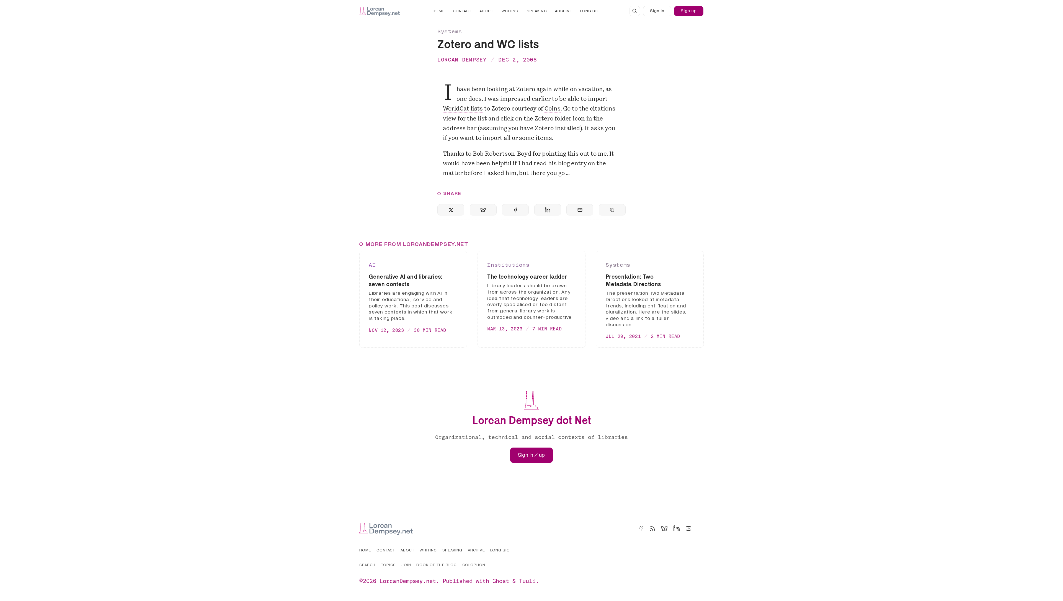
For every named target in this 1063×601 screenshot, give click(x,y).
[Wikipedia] (700, 528)
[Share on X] (450, 209)
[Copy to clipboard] (612, 209)
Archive (563, 11)
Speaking (537, 11)
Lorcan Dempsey (462, 59)
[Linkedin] (676, 528)
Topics (388, 564)
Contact (462, 11)
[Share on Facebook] (515, 209)
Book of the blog (436, 564)
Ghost (500, 581)
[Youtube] (688, 528)
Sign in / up (531, 455)
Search (367, 564)
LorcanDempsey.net (408, 581)
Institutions (508, 264)
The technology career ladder (527, 276)
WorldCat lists (463, 109)
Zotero (525, 89)
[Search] (635, 11)
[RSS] (652, 528)
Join (406, 564)
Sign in (657, 11)
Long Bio (590, 11)
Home (439, 11)
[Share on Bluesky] (483, 209)
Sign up (689, 11)
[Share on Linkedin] (547, 209)
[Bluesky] (664, 528)
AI (372, 264)
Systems (449, 31)
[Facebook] (640, 528)
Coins (553, 109)
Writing (510, 11)
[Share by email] (579, 209)
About (486, 11)
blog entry (572, 164)
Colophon (474, 564)
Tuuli (527, 581)
